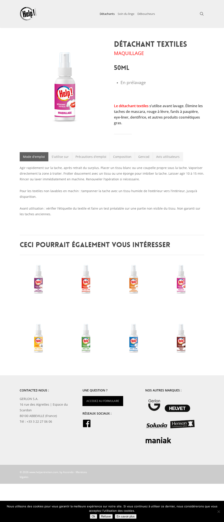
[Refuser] (218, 511)
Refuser (106, 516)
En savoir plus (126, 516)
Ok (93, 516)
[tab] (34, 156)
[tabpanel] (112, 191)
